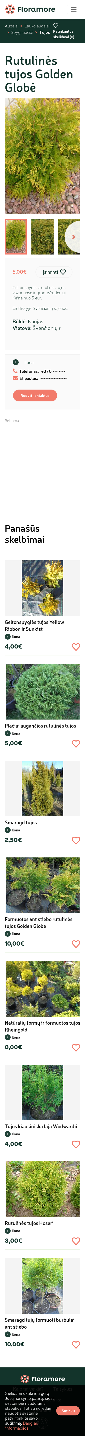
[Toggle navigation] (73, 9)
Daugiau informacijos (21, 1425)
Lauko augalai (37, 25)
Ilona (29, 362)
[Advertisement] (42, 465)
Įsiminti (50, 272)
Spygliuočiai (22, 32)
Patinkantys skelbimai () (63, 34)
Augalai (11, 25)
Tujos (44, 32)
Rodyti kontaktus (35, 395)
